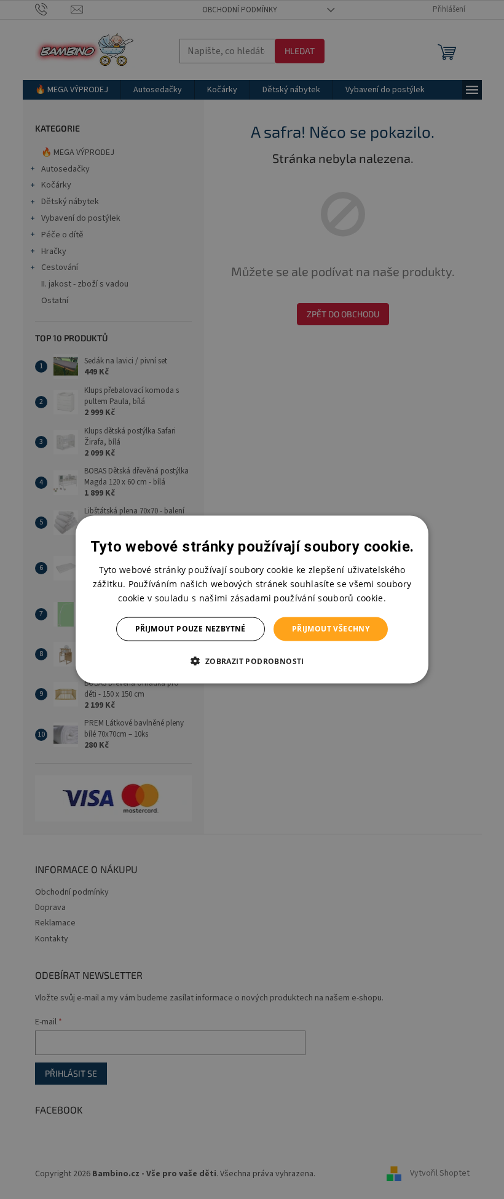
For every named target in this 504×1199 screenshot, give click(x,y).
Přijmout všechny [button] (330, 628)
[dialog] (252, 600)
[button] (252, 660)
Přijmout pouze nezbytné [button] (190, 628)
